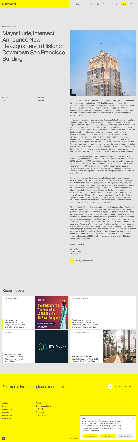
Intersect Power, (113, 101)
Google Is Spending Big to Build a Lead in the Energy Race (85, 360)
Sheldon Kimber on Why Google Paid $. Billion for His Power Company (15, 324)
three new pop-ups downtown (90, 134)
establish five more (104, 132)
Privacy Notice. (95, 430)
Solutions (6, 406)
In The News (41, 409)
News (4, 26)
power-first (131, 214)
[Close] (133, 418)
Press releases (41, 101)
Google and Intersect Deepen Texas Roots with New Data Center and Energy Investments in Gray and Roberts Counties (85, 323)
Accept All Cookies (90, 436)
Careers (5, 412)
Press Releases (11, 26)
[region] (108, 428)
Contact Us (7, 418)
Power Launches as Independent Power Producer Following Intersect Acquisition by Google (16, 357)
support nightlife (102, 125)
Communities (7, 409)
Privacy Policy (74, 438)
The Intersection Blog (45, 406)
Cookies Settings (125, 436)
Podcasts (40, 412)
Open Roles (7, 415)
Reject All (108, 436)
